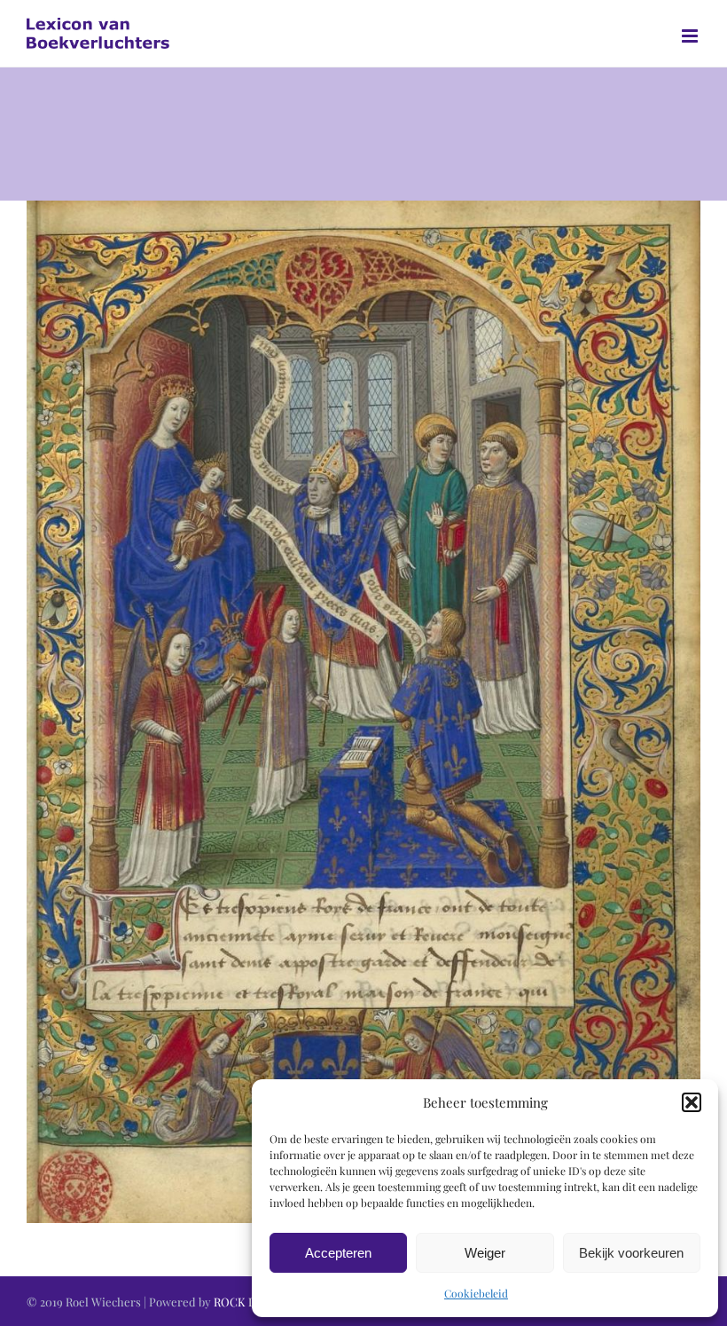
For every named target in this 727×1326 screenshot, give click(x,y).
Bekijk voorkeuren (631, 1252)
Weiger (485, 1252)
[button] (691, 1102)
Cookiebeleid (476, 1293)
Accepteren (338, 1252)
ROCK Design (249, 1301)
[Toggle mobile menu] (691, 36)
